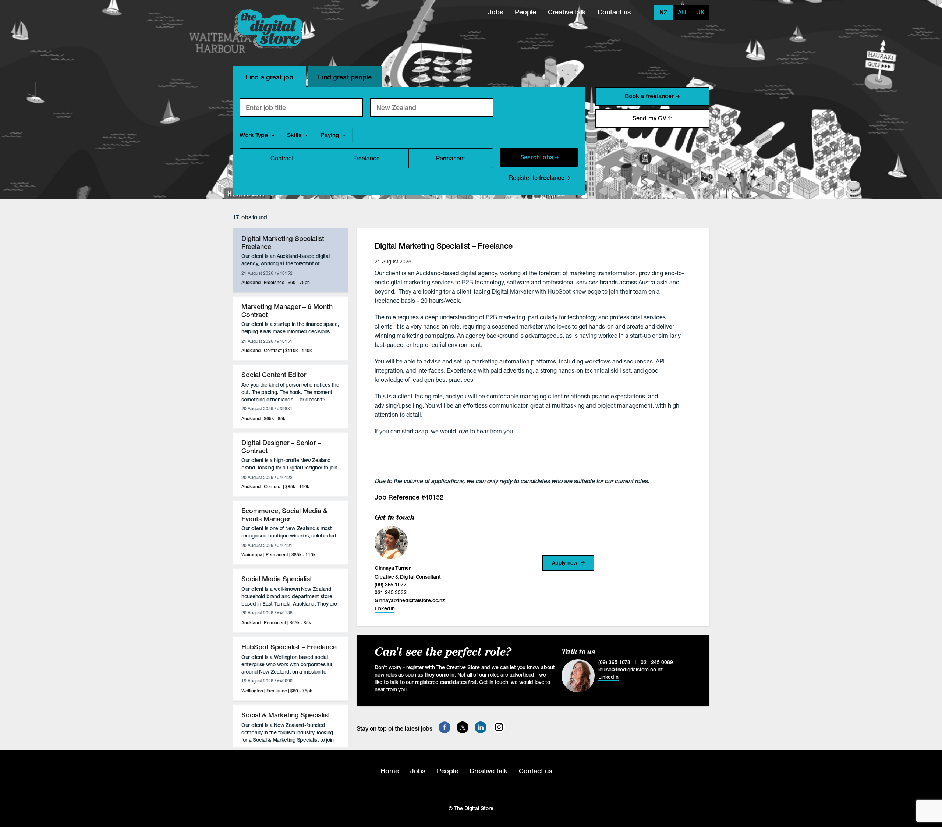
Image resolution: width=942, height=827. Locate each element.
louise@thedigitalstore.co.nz (630, 669)
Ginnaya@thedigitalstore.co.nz (410, 600)
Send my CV (650, 118)
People (525, 12)
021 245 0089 (657, 662)
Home (389, 771)
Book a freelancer (650, 96)
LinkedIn (385, 608)
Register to (536, 177)
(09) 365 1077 (391, 585)
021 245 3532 (391, 592)
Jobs (495, 12)
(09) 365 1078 (614, 662)
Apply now (565, 563)
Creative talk (567, 12)
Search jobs (537, 157)
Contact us (614, 12)
